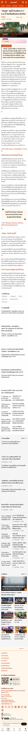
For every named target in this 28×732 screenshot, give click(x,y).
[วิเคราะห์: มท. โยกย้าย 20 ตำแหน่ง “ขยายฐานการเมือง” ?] (21, 600)
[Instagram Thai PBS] (9, 707)
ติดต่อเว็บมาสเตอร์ (5, 665)
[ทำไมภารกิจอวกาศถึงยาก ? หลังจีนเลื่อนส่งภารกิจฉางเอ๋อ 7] (14, 584)
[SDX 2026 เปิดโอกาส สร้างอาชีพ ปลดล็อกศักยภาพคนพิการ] (7, 629)
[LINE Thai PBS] (15, 707)
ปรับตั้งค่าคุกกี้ (4, 670)
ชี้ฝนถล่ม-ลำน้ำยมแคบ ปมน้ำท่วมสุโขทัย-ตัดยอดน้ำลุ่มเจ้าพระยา (12, 224)
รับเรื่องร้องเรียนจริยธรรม (6, 668)
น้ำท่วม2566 (4, 302)
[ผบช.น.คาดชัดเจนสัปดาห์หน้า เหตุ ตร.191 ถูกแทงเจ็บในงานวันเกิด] (6, 429)
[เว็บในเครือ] (2, 2)
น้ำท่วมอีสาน (4, 296)
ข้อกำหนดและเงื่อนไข (5, 663)
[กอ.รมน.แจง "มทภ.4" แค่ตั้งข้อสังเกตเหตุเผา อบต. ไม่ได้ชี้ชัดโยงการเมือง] (6, 527)
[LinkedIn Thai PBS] (2, 710)
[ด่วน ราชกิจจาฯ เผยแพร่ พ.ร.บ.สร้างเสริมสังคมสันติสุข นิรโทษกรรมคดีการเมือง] (6, 421)
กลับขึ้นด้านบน (21, 648)
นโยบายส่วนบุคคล (5, 658)
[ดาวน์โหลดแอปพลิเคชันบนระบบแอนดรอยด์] (15, 683)
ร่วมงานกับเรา (4, 660)
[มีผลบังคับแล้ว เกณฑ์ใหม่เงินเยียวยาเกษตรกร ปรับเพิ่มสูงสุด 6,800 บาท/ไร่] (14, 361)
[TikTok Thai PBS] (22, 707)
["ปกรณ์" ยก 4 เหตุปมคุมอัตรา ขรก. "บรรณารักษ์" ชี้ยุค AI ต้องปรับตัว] (14, 448)
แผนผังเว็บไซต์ (4, 653)
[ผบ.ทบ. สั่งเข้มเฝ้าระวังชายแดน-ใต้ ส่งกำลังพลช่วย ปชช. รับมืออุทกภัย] (6, 518)
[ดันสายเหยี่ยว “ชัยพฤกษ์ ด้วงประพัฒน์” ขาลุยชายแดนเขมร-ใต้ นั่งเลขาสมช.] (14, 496)
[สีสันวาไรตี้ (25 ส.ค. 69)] (21, 615)
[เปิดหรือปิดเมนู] (23, 2)
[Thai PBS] (13, 2)
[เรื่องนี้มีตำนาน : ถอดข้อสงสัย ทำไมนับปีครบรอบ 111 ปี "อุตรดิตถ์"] (7, 615)
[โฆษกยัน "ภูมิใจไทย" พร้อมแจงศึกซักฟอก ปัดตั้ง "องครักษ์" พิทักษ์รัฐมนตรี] (6, 545)
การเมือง (3, 17)
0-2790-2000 (6, 695)
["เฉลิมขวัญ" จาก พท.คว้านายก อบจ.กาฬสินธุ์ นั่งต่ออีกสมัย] (6, 398)
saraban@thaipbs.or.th (6, 703)
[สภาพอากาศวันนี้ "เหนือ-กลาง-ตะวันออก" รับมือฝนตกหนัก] (14, 381)
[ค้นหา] (5, 2)
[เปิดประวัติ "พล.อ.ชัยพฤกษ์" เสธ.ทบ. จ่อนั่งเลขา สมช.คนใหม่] (6, 536)
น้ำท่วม (20, 296)
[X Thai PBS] (6, 707)
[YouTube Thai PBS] (19, 707)
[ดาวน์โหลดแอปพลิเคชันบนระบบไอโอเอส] (15, 679)
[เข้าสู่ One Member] (26, 2)
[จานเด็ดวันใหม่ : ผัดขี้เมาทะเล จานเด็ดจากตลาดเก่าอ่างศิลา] (21, 629)
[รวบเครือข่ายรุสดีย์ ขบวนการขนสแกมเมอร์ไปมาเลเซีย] (7, 600)
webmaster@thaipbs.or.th (7, 700)
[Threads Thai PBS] (12, 707)
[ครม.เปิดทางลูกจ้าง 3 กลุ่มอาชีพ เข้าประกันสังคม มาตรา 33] (6, 554)
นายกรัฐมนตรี (13, 296)
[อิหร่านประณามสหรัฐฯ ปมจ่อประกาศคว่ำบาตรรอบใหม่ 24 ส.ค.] (6, 406)
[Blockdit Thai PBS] (25, 707)
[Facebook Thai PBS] (2, 707)
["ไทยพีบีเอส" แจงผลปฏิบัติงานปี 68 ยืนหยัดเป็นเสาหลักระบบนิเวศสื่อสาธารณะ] (14, 472)
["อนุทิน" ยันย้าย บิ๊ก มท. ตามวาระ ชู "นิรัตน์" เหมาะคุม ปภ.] (6, 563)
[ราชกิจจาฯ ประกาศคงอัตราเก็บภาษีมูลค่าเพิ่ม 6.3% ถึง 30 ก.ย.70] (6, 414)
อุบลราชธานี (4, 299)
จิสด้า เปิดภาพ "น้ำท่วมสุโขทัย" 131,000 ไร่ (14, 150)
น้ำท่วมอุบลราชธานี (14, 299)
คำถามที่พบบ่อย (4, 655)
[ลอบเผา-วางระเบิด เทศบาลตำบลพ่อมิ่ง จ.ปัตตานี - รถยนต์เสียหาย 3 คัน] (14, 340)
